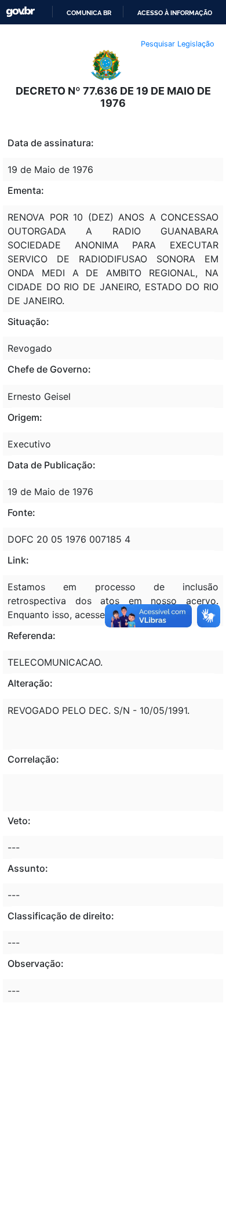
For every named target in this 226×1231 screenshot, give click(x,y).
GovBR (20, 11)
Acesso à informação (174, 13)
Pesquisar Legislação (177, 43)
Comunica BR (89, 13)
